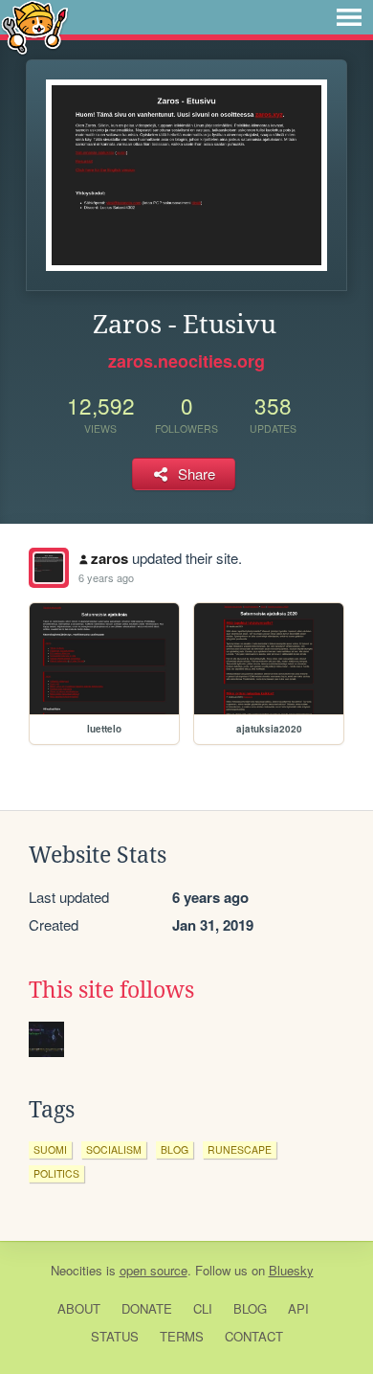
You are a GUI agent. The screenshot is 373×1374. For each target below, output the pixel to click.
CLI (202, 1308)
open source (153, 1270)
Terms (182, 1336)
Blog (250, 1308)
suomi (50, 1149)
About (78, 1308)
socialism (114, 1149)
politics (56, 1173)
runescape (240, 1149)
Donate (146, 1308)
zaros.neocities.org (186, 361)
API (298, 1308)
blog (174, 1149)
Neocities (76, 1270)
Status (115, 1336)
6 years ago (106, 577)
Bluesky (291, 1270)
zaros (109, 558)
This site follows (111, 990)
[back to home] (35, 26)
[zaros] (49, 568)
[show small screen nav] (349, 17)
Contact (254, 1336)
